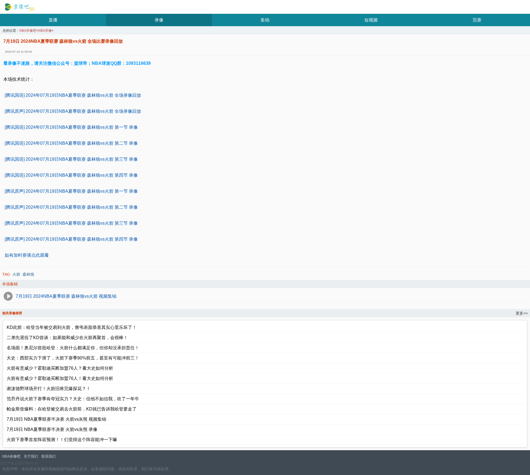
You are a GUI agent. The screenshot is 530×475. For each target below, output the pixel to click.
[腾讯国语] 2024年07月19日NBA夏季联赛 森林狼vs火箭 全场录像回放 (73, 95)
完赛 (477, 20)
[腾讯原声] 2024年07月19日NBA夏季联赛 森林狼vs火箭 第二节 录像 (71, 207)
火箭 (16, 274)
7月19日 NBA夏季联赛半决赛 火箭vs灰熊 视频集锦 (56, 419)
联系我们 (48, 456)
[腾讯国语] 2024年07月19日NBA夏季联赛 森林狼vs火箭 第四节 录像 (71, 175)
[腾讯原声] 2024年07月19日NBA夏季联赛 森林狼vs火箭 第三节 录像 (71, 223)
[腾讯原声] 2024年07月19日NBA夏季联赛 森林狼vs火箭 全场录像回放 (73, 111)
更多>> (522, 313)
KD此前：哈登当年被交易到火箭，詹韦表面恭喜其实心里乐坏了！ (72, 327)
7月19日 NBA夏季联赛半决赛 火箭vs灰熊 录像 (52, 429)
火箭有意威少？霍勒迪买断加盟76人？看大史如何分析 (60, 368)
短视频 (371, 20)
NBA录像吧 (19, 7)
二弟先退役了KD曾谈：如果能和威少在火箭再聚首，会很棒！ (67, 337)
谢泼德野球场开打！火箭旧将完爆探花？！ (49, 388)
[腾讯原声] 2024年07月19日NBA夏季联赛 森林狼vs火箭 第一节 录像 (71, 191)
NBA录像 (45, 31)
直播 (53, 20)
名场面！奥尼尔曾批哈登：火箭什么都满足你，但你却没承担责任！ (73, 347)
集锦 (265, 20)
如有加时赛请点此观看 (27, 255)
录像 (159, 20)
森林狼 (28, 274)
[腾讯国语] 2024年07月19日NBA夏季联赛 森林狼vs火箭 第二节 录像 (71, 143)
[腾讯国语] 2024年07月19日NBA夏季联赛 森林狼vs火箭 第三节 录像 (71, 159)
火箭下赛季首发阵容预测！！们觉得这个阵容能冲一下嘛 (62, 439)
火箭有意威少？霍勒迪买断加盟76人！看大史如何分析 (60, 378)
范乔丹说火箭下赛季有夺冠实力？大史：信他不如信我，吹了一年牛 (73, 398)
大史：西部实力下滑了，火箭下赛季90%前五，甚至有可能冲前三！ (73, 358)
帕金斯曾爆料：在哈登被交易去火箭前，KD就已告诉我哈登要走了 (72, 409)
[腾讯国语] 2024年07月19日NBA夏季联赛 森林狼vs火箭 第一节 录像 (71, 127)
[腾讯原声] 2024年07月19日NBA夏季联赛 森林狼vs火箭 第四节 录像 (71, 239)
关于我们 (31, 456)
